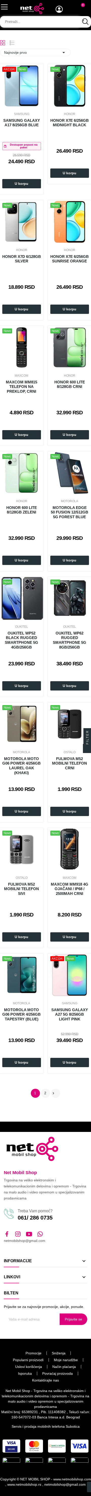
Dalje (53, 1093)
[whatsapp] (40, 1234)
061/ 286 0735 (35, 1218)
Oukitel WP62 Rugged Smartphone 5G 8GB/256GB (69, 640)
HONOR (69, 114)
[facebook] (7, 1234)
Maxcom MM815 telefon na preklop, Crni (21, 387)
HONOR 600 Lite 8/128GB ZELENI (21, 509)
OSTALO (70, 752)
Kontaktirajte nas (45, 1380)
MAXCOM (21, 375)
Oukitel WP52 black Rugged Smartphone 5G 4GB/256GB (21, 640)
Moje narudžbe (66, 1360)
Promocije (33, 1353)
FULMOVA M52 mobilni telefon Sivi (21, 889)
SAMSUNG (21, 114)
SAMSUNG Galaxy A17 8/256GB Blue (21, 122)
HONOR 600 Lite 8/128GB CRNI (69, 384)
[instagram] (18, 1234)
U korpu (21, 184)
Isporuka (25, 1373)
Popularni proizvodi (28, 1360)
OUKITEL (21, 626)
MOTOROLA (69, 501)
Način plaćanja (64, 1366)
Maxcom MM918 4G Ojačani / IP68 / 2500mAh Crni (69, 889)
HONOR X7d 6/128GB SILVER (21, 258)
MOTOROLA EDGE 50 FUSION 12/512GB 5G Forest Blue (69, 512)
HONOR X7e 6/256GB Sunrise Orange (69, 258)
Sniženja (58, 1353)
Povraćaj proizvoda (57, 1373)
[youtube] (29, 1234)
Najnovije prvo (35, 52)
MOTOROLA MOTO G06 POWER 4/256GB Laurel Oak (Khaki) (21, 766)
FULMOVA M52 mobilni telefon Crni (69, 763)
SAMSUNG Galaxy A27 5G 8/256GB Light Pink (69, 1014)
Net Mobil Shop (20, 1172)
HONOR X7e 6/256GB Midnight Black (69, 122)
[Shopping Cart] (79, 9)
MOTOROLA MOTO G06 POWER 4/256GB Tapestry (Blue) (21, 1014)
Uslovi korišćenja (28, 1366)
